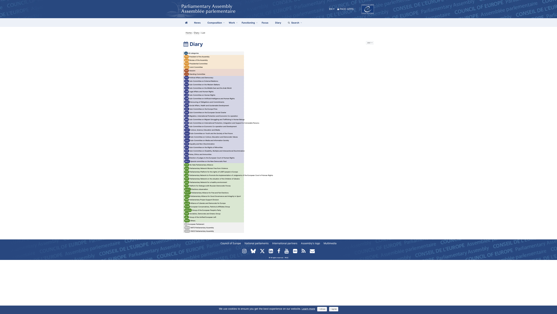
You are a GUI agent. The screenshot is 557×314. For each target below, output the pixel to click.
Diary (196, 32)
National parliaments (257, 243)
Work (232, 22)
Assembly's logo (310, 243)
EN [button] (330, 9)
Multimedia (330, 243)
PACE (286, 257)
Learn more (308, 308)
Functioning (248, 22)
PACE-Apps (347, 9)
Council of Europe (230, 243)
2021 (369, 43)
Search (295, 22)
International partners (284, 243)
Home (189, 32)
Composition (214, 22)
